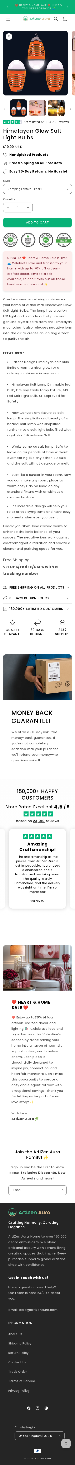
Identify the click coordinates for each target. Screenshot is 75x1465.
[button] (8, 18)
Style (6, 181)
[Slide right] (70, 109)
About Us (15, 1334)
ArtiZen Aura (43, 1458)
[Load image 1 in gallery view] (18, 108)
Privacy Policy (19, 1391)
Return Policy (18, 1353)
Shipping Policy (20, 1343)
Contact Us (17, 1362)
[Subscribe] (61, 1190)
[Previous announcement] (7, 6)
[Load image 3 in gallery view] (56, 108)
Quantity (9, 199)
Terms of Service (21, 1381)
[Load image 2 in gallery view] (37, 108)
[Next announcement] (67, 6)
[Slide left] (4, 109)
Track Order (17, 1372)
